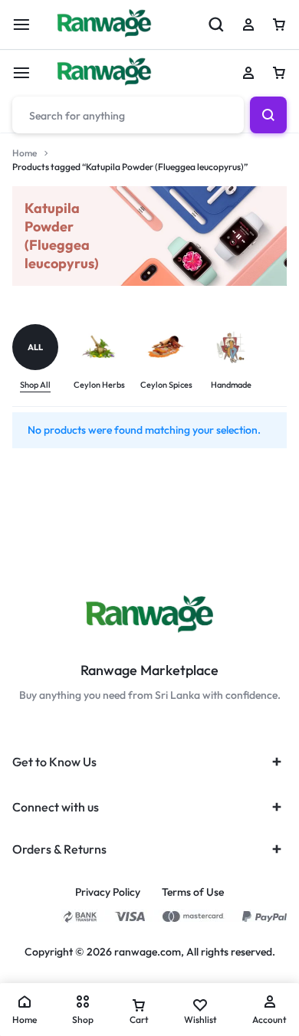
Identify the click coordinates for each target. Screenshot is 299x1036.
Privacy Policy (107, 892)
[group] (43, 358)
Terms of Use (193, 892)
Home (24, 153)
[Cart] (279, 73)
